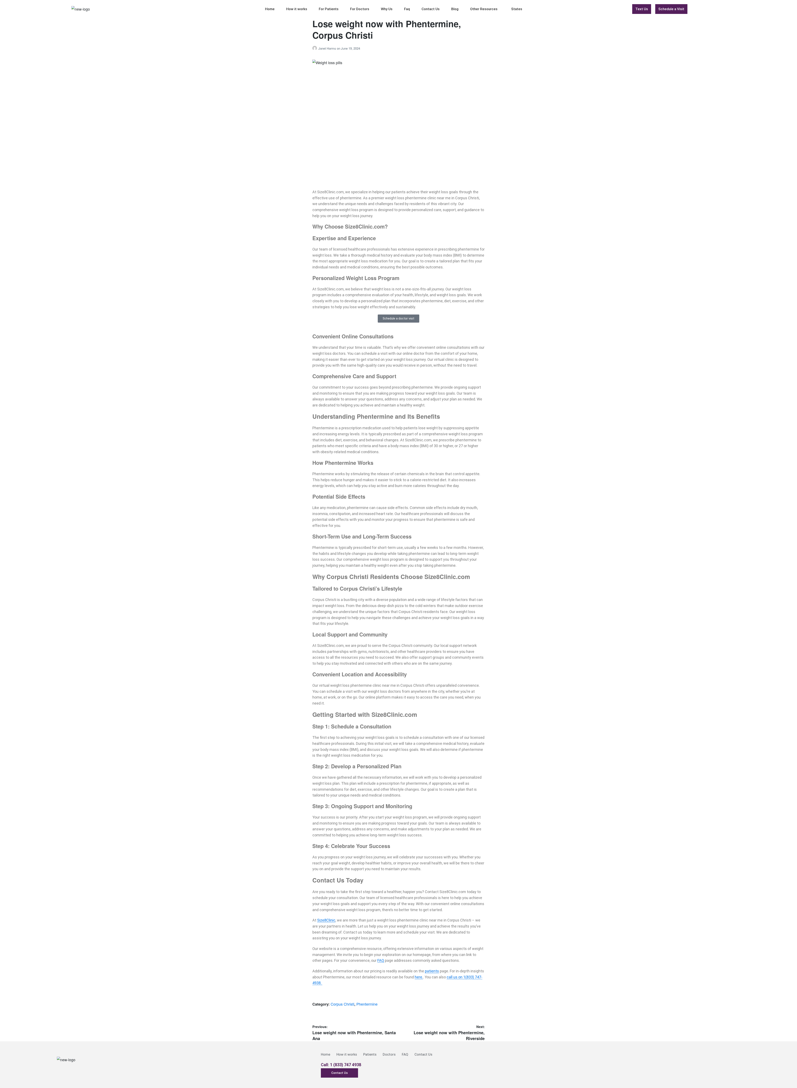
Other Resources (484, 9)
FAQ (380, 960)
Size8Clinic (326, 920)
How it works (296, 9)
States (516, 9)
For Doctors (359, 9)
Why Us (386, 9)
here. (419, 977)
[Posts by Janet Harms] (315, 48)
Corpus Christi (342, 1004)
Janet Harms (327, 48)
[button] (485, 9)
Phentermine (367, 1004)
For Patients (329, 9)
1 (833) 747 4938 (345, 1064)
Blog (454, 9)
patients (432, 971)
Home (270, 9)
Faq (407, 9)
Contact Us (431, 9)
